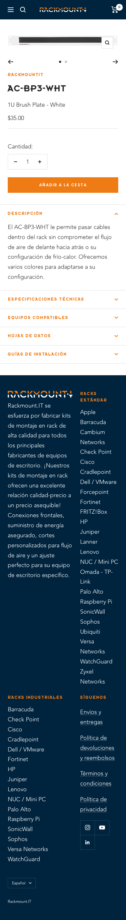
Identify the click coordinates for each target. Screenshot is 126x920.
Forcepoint (94, 492)
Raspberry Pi (96, 601)
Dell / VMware (98, 482)
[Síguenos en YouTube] (102, 827)
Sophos (90, 621)
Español (19, 883)
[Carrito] (114, 9)
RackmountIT (26, 74)
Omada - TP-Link (96, 576)
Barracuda (93, 422)
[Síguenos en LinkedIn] (87, 842)
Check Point (95, 451)
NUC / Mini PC (99, 561)
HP (84, 521)
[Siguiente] (115, 62)
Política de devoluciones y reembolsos (97, 747)
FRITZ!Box (93, 511)
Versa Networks (92, 646)
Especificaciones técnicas (46, 299)
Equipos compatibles (38, 317)
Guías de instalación (37, 354)
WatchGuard (96, 661)
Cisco (87, 461)
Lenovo (89, 551)
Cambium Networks (92, 437)
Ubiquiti (90, 631)
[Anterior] (10, 62)
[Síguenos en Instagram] (87, 827)
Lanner (89, 541)
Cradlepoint (95, 471)
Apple (88, 412)
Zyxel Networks (92, 676)
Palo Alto (91, 591)
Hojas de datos (29, 336)
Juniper (90, 531)
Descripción (25, 213)
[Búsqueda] (23, 10)
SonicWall (92, 611)
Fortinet (90, 502)
